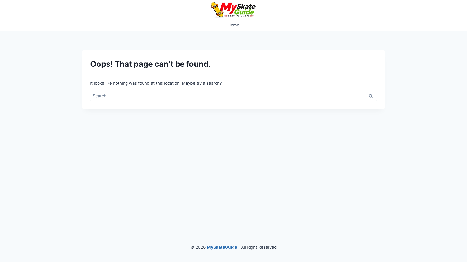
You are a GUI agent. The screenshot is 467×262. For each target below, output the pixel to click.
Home (233, 25)
